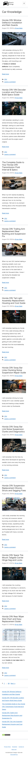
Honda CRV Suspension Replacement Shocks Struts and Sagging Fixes (14, 488)
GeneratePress (14, 754)
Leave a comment (10, 82)
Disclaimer (14, 746)
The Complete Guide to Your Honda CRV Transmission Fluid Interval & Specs (13, 166)
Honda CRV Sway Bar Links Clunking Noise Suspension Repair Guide (14, 370)
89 (9, 683)
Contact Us (21, 746)
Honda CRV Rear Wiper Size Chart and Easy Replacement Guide (13, 619)
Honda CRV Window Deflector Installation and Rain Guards (12, 22)
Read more (5, 74)
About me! (14, 749)
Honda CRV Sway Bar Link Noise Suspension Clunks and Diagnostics (13, 429)
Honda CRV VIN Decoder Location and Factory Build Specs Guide (14, 92)
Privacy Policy (7, 746)
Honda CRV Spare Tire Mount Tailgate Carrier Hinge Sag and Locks (12, 557)
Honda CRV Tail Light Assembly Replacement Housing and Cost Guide (13, 300)
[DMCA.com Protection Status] (6, 735)
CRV (5, 79)
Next (13, 683)
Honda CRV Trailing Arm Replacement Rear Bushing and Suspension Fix (14, 232)
